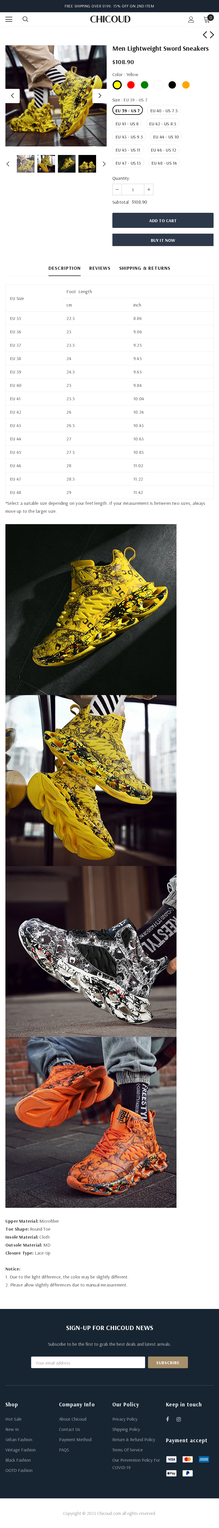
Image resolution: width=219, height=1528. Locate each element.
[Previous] (12, 96)
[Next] (99, 96)
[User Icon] (191, 20)
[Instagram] (182, 1419)
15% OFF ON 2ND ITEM (133, 6)
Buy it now (163, 240)
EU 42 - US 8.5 (163, 123)
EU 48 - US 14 (164, 163)
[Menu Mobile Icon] (8, 19)
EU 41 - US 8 (127, 123)
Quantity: (121, 178)
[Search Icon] (31, 19)
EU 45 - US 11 (128, 150)
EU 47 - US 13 (128, 163)
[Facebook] (171, 1419)
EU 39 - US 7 (127, 110)
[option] (56, 95)
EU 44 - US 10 (166, 137)
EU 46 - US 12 (164, 150)
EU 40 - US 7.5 (164, 110)
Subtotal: (121, 202)
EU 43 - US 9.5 (129, 137)
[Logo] (110, 19)
